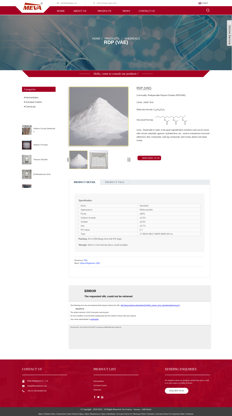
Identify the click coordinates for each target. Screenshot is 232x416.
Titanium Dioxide (40, 159)
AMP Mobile (146, 409)
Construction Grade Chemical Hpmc (70, 414)
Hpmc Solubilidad (108, 414)
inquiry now (176, 391)
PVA (85, 260)
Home (61, 10)
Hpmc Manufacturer (92, 414)
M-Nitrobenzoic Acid (41, 174)
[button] (39, 121)
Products (104, 10)
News (126, 10)
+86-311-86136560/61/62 (37, 391)
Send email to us (151, 158)
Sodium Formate (40, 145)
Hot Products (127, 409)
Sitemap (137, 409)
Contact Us (147, 10)
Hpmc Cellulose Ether (46, 414)
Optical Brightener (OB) (90, 263)
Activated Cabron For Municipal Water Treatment (135, 414)
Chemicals (132, 38)
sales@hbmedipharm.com (69, 3)
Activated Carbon (33, 102)
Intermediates (31, 97)
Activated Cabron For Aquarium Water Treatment (174, 414)
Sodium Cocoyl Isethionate (44, 129)
